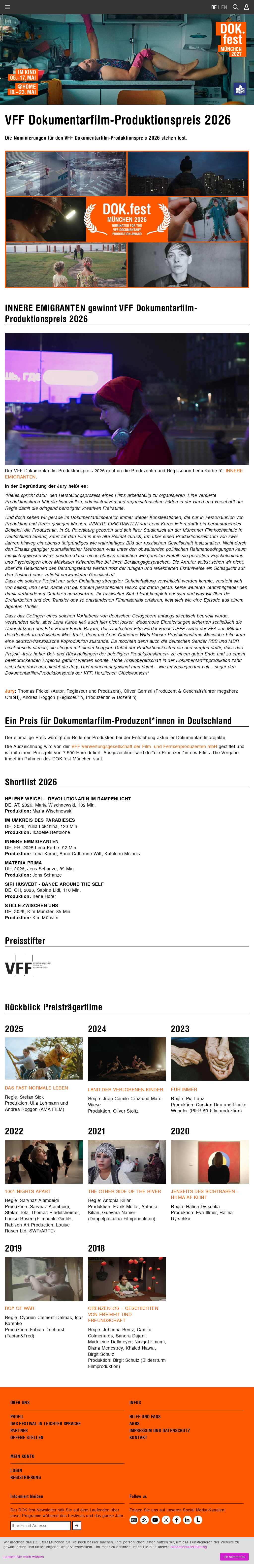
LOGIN (16, 1470)
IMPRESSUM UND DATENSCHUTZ (159, 1430)
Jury (10, 691)
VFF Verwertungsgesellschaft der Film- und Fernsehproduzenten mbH (144, 746)
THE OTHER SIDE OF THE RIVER (124, 1191)
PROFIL (17, 1416)
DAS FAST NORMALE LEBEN (36, 1088)
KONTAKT (138, 1437)
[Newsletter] (134, 1520)
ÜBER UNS (20, 1402)
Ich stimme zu (234, 1556)
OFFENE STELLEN (26, 1437)
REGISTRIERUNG (25, 1477)
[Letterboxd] (198, 1522)
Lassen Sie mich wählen (23, 1556)
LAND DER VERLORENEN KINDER (125, 1090)
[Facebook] (176, 1520)
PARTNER (19, 1430)
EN (224, 7)
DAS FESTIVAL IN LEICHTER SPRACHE (45, 1423)
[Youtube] (155, 1520)
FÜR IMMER (184, 1089)
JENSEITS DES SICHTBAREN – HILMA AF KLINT (205, 1194)
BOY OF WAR (19, 1308)
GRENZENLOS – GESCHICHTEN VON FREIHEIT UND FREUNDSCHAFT (123, 1314)
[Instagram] (166, 1520)
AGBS (134, 1423)
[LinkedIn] (187, 1520)
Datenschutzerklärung (189, 1546)
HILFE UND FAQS (144, 1416)
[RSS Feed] (144, 1520)
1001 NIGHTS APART (28, 1191)
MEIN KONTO (22, 1456)
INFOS (135, 1402)
